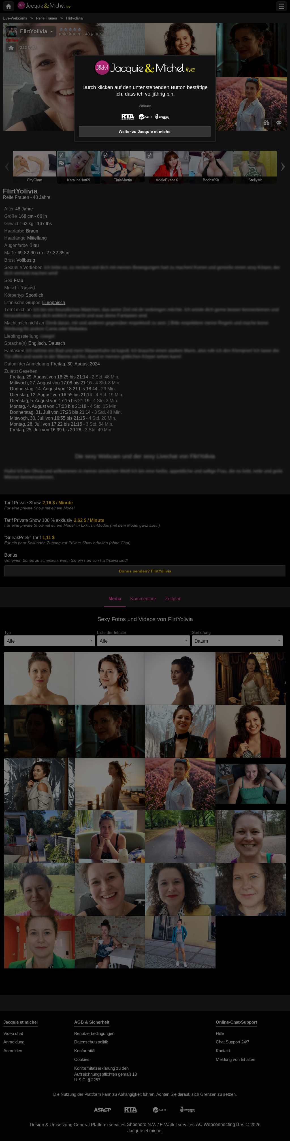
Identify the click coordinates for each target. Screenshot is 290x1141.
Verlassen (145, 105)
